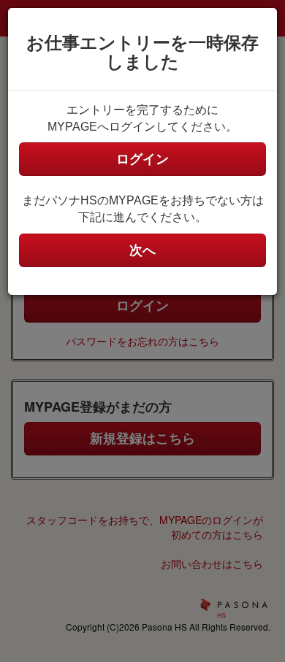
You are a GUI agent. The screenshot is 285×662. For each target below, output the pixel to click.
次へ (142, 250)
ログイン (142, 159)
